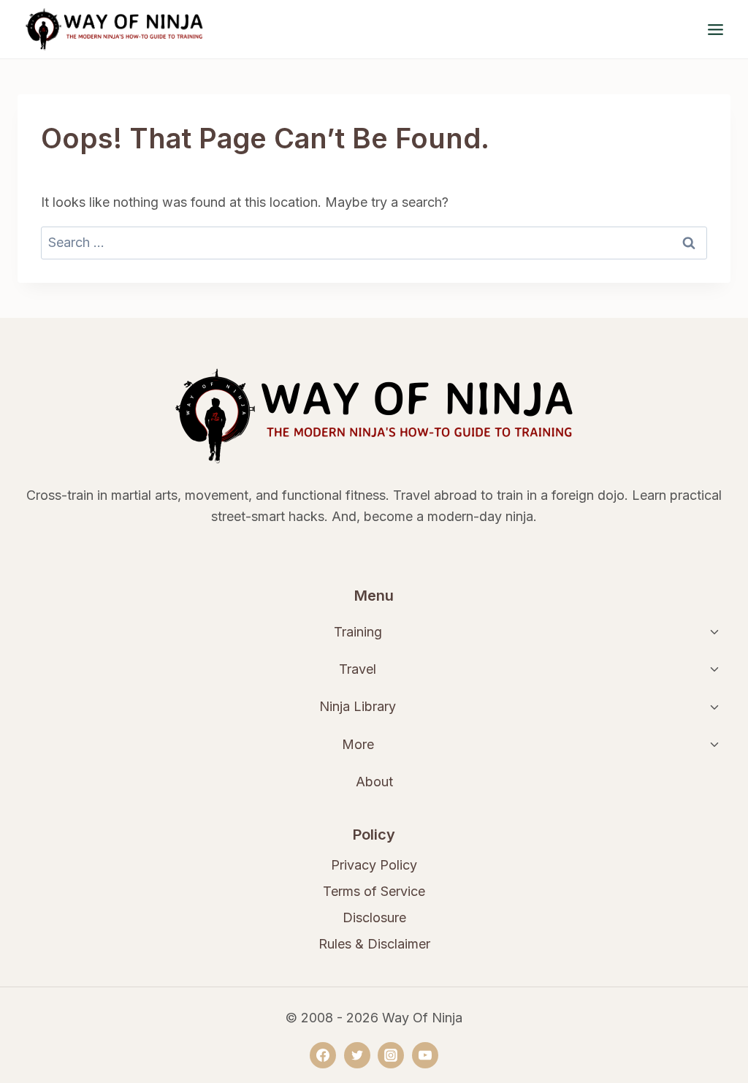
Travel (357, 669)
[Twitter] (357, 1055)
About (374, 781)
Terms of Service (374, 891)
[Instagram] (391, 1055)
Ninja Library (357, 706)
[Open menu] (715, 29)
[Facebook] (323, 1055)
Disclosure (374, 917)
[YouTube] (425, 1055)
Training (358, 631)
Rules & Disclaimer (374, 943)
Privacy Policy (374, 865)
